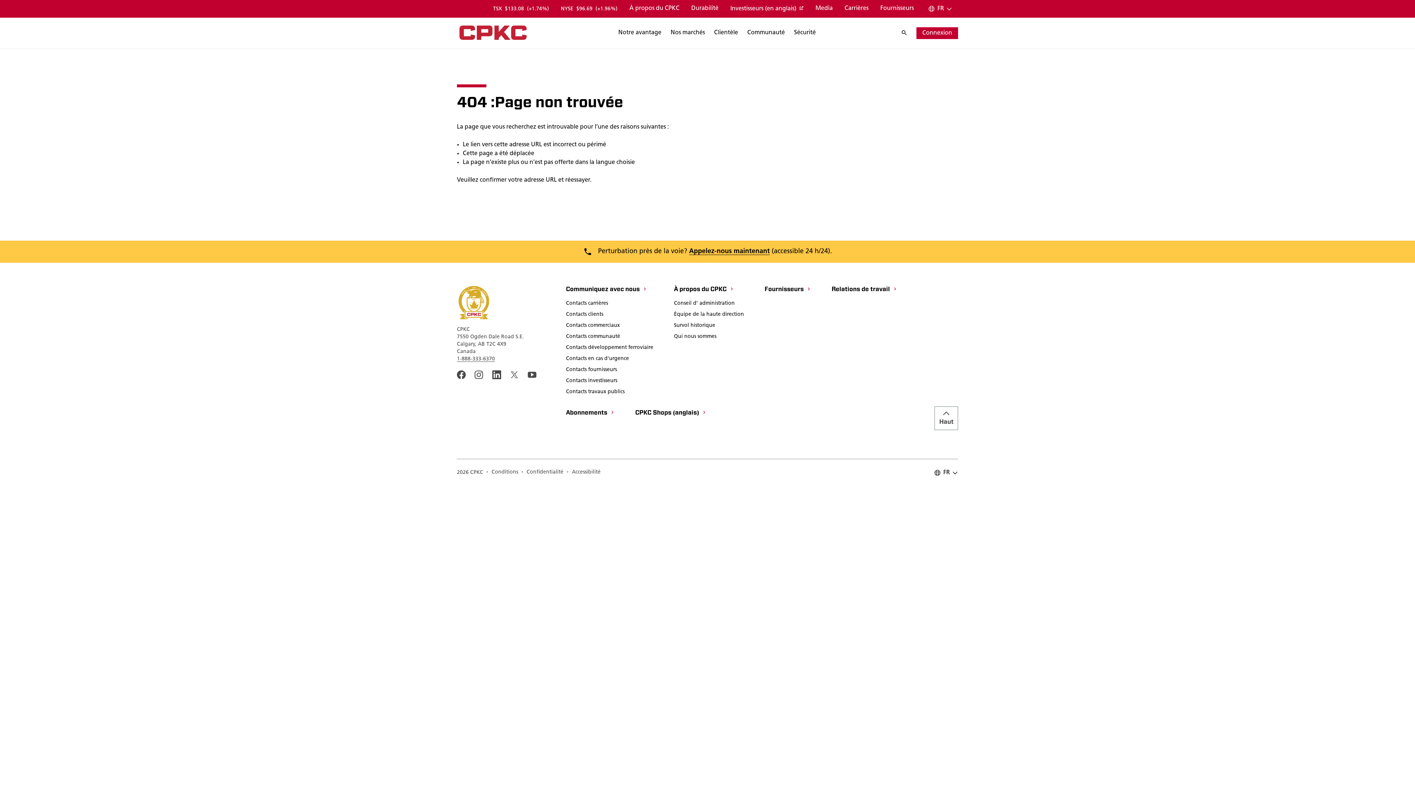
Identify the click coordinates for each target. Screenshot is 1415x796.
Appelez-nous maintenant (729, 251)
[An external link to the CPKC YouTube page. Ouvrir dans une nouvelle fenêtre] (532, 374)
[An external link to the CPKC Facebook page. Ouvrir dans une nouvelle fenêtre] (461, 374)
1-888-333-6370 (476, 359)
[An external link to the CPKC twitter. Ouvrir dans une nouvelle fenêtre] (514, 374)
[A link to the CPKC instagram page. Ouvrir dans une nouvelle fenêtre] (479, 374)
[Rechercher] (907, 33)
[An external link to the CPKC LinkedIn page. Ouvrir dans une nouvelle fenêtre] (496, 374)
